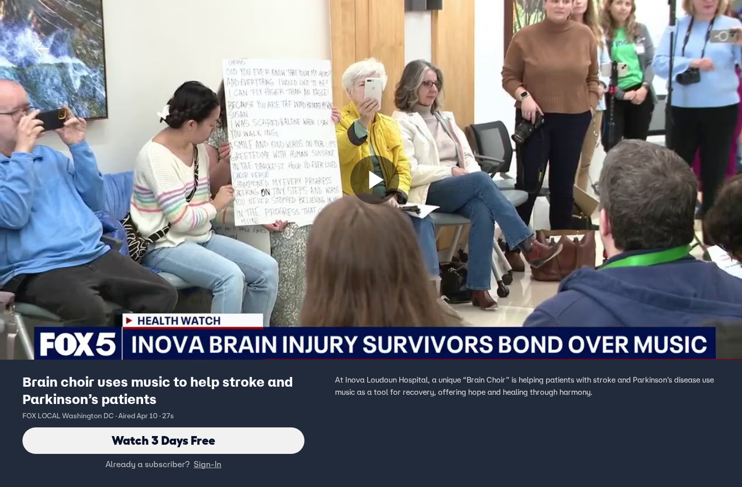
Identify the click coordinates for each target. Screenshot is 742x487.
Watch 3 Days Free (163, 440)
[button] (42, 49)
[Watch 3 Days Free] (374, 179)
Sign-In (207, 464)
